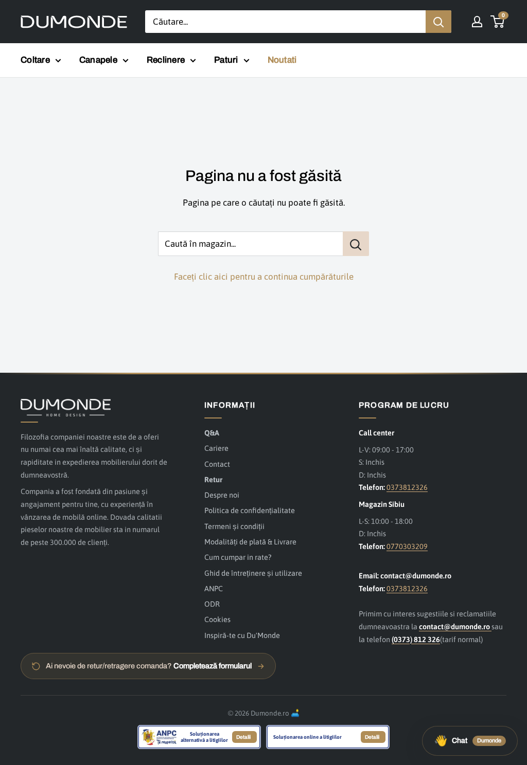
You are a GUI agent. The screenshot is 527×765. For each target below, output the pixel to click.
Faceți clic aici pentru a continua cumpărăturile (264, 276)
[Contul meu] (477, 21)
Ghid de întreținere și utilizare (253, 573)
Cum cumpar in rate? (237, 557)
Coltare (35, 60)
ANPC (213, 588)
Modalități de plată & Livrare (250, 541)
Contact (217, 464)
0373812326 (407, 487)
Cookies (217, 619)
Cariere (216, 448)
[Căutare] (438, 21)
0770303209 (407, 546)
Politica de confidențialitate (249, 510)
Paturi (226, 60)
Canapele (98, 60)
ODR (212, 603)
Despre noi (221, 494)
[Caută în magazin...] (356, 243)
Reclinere (166, 60)
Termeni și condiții (234, 526)
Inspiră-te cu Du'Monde (242, 635)
